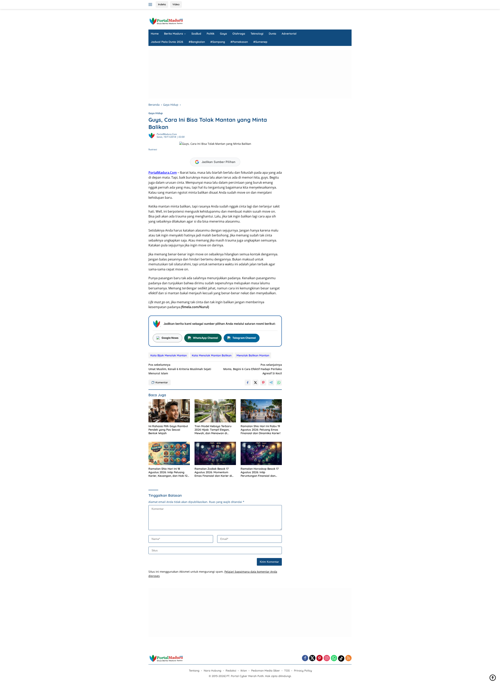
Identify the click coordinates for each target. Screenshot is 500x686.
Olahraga (238, 33)
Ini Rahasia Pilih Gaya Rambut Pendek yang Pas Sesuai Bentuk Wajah (168, 429)
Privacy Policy (303, 670)
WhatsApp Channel (205, 337)
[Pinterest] (319, 658)
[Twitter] (312, 658)
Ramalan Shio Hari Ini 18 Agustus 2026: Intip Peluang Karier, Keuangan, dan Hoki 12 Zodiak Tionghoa (168, 472)
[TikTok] (341, 658)
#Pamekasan (239, 42)
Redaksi (231, 670)
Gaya (223, 33)
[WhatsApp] (334, 658)
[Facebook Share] (248, 382)
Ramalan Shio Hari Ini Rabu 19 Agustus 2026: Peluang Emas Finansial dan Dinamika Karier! (260, 429)
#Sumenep (260, 42)
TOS (287, 670)
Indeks (162, 4)
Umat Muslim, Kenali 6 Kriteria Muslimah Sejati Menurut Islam (179, 369)
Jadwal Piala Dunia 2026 (167, 42)
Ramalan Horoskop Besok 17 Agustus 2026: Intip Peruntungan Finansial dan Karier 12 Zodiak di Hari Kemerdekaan (260, 472)
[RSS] (348, 658)
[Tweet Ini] (255, 382)
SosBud (196, 33)
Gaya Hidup (155, 113)
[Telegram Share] (271, 382)
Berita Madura (173, 33)
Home (155, 33)
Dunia (272, 33)
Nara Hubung (212, 670)
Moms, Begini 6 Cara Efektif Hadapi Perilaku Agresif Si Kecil (252, 369)
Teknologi (257, 33)
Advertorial (289, 33)
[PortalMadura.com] (166, 21)
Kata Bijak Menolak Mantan (168, 355)
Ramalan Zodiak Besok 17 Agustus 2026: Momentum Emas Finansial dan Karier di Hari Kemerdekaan (213, 472)
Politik (210, 33)
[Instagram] (327, 658)
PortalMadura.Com (167, 134)
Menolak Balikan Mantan (253, 355)
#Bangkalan (197, 42)
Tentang (194, 670)
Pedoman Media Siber (265, 670)
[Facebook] (305, 658)
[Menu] (151, 4)
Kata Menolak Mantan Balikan (211, 355)
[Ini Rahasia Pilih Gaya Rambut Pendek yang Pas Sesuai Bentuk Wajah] (169, 410)
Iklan (243, 670)
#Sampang (217, 42)
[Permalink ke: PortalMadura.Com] (151, 135)
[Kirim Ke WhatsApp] (279, 382)
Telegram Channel (244, 337)
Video (175, 4)
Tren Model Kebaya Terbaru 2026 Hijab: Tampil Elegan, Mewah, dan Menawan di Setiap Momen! (213, 429)
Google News (170, 337)
